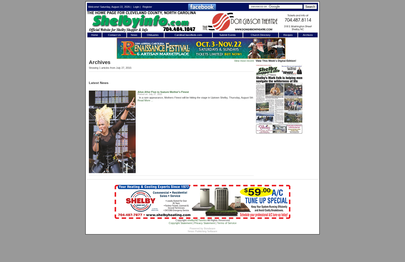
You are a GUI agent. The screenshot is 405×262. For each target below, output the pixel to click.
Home (94, 35)
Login (136, 6)
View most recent (244, 60)
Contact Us (114, 35)
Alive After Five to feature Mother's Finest (163, 92)
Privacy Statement (204, 223)
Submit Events (227, 35)
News (134, 35)
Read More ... (145, 100)
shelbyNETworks (197, 220)
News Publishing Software (202, 231)
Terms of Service (226, 223)
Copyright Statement (180, 223)
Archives (308, 35)
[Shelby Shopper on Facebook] (202, 9)
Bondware (209, 228)
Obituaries (153, 35)
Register (147, 6)
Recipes (288, 35)
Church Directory (260, 35)
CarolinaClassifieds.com (188, 35)
